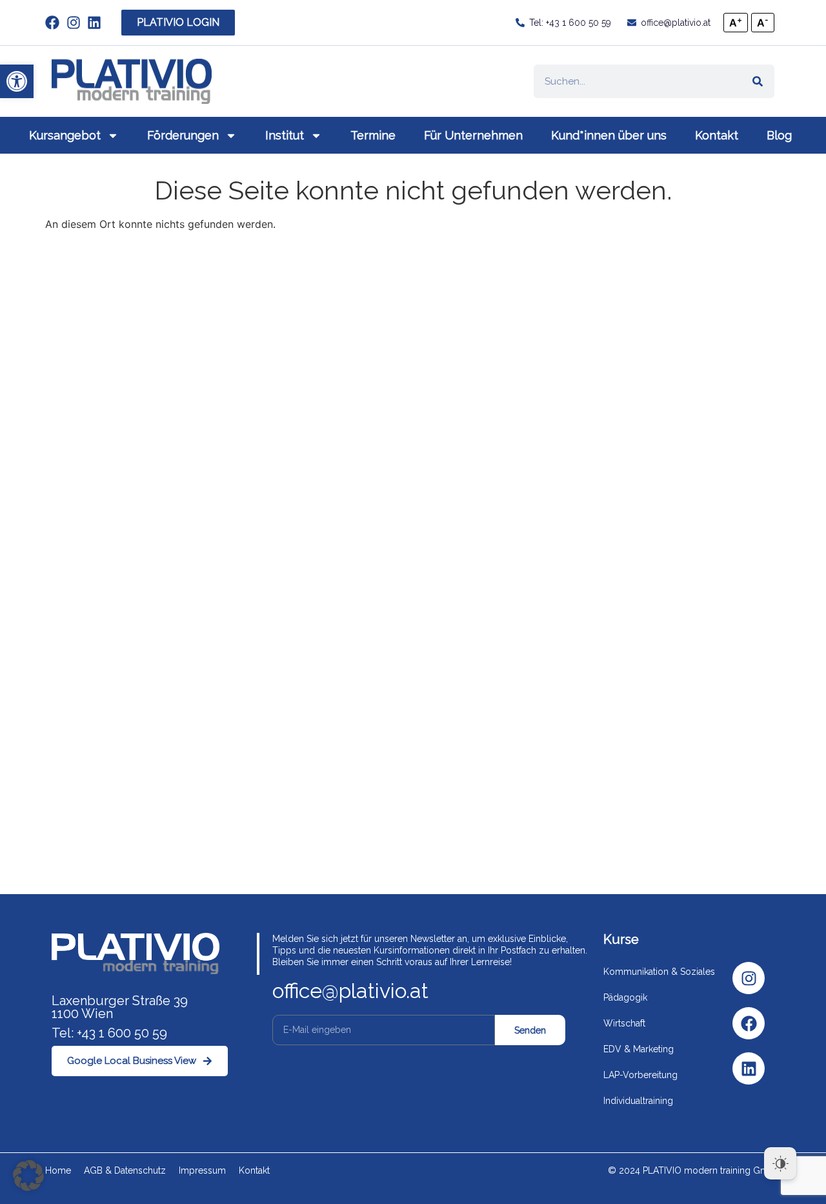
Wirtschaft (624, 1023)
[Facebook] (748, 1023)
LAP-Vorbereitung (640, 1075)
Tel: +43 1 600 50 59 (109, 1033)
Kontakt (716, 135)
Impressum (202, 1170)
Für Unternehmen (473, 135)
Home (58, 1170)
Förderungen (183, 135)
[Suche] (757, 81)
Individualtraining (638, 1101)
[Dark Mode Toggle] (780, 1163)
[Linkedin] (748, 1068)
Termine (373, 135)
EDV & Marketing (638, 1049)
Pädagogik (625, 997)
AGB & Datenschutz (125, 1170)
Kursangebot (65, 135)
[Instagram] (748, 978)
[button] (17, 81)
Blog (779, 135)
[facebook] (55, 22)
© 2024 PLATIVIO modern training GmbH (694, 1170)
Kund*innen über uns (609, 135)
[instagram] (77, 22)
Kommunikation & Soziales (659, 971)
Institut (284, 135)
